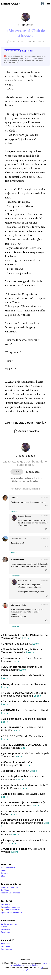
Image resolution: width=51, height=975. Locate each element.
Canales (4, 873)
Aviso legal (34, 965)
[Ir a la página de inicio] (9, 3)
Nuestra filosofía (8, 868)
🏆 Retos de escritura (10, 910)
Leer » (26, 638)
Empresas (5, 946)
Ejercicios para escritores (12, 912)
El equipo (5, 870)
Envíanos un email (9, 924)
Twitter (4, 927)
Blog (3, 876)
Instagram (5, 929)
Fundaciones (6, 949)
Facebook (5, 932)
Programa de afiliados (10, 893)
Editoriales (5, 943)
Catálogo (5, 890)
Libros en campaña (9, 887)
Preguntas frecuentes (10, 907)
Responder (15, 512)
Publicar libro (6, 904)
